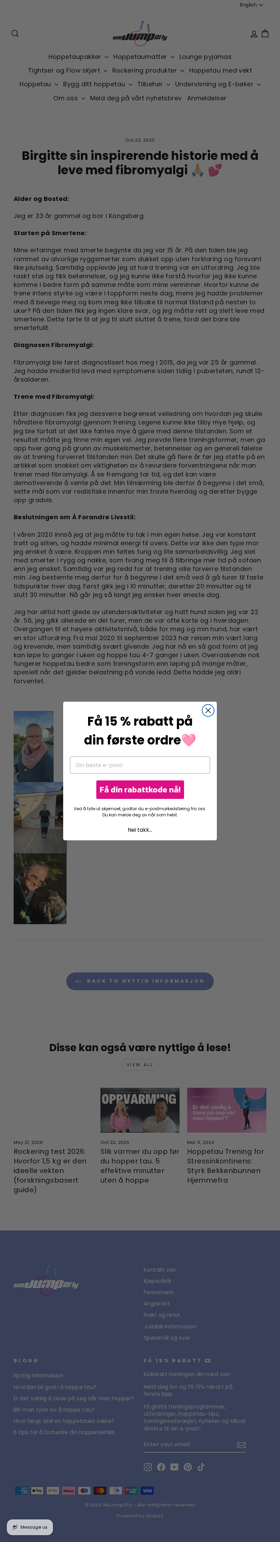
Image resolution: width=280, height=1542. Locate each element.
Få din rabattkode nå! (140, 789)
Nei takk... (140, 830)
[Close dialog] (208, 710)
